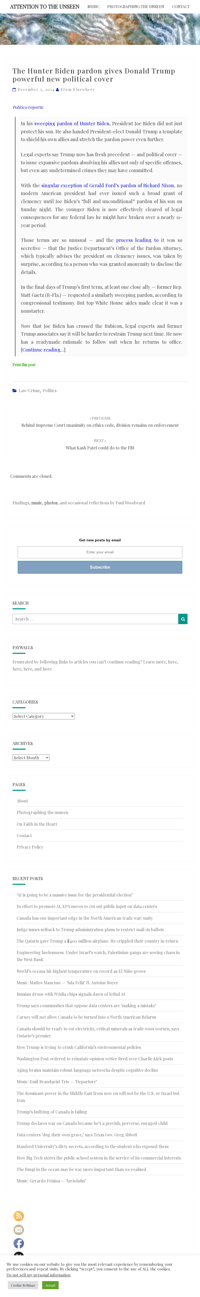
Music (93, 6)
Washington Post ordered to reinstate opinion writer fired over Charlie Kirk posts (95, 1058)
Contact (181, 6)
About (22, 801)
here (172, 662)
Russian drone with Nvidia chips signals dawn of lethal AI (71, 994)
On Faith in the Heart (37, 824)
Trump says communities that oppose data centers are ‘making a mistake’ (86, 1005)
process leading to (137, 240)
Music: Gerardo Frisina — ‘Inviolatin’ (51, 1180)
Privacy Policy (30, 847)
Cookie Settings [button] (23, 1285)
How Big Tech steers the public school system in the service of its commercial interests (99, 1158)
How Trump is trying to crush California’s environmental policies (79, 1047)
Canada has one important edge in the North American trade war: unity (85, 918)
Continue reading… (43, 350)
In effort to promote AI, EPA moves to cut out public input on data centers (87, 906)
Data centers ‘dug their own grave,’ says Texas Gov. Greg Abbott (77, 1134)
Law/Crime (29, 390)
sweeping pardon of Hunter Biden (71, 123)
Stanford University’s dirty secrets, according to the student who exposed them (92, 1146)
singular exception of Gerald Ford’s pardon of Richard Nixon (107, 185)
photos (51, 502)
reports (27, 107)
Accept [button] (50, 1285)
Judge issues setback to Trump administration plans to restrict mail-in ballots (90, 929)
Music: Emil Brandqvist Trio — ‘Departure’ (57, 1081)
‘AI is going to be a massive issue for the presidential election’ (75, 895)
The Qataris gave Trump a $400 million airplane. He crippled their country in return (97, 941)
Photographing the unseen (135, 6)
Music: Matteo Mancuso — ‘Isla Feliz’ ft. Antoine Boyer (67, 982)
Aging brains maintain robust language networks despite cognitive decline (87, 1070)
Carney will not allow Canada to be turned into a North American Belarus (86, 1017)
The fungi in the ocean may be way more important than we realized (81, 1169)
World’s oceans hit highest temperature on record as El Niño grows (81, 971)
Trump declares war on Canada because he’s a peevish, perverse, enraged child (92, 1123)
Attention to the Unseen (44, 6)
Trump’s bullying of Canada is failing (52, 1111)
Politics (50, 390)
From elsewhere (78, 89)
